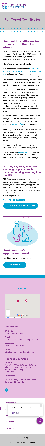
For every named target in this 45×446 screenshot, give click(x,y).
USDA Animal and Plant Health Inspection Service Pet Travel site (22, 71)
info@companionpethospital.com (20, 352)
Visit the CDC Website (14, 200)
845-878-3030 (18, 333)
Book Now (15, 265)
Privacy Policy (22, 438)
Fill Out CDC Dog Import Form (21, 206)
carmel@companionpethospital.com (21, 339)
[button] (40, 420)
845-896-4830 (18, 346)
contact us (22, 152)
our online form (18, 124)
